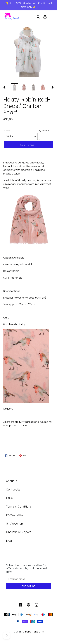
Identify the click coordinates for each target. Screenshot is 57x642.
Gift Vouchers (15, 523)
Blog (9, 540)
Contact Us (13, 489)
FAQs (9, 498)
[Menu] (51, 16)
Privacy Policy (14, 515)
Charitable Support (18, 532)
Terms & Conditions (18, 506)
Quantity (44, 130)
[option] (28, 52)
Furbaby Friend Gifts (33, 631)
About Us (11, 481)
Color (7, 130)
